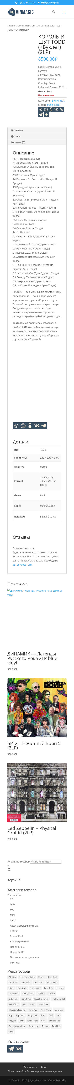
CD (11, 899)
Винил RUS (37, 25)
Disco (11, 988)
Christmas (25, 982)
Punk (50, 104)
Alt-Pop (12, 977)
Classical (38, 982)
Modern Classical (17, 1009)
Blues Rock (52, 977)
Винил (14, 930)
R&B (51, 1015)
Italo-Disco (14, 1004)
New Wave (46, 1009)
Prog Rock (32, 1015)
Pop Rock (20, 1015)
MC (12, 909)
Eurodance (35, 988)
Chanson (13, 982)
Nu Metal (58, 1009)
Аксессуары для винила (24, 925)
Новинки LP (17, 952)
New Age (33, 1009)
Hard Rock (14, 993)
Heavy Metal (28, 993)
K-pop (32, 1004)
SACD (13, 920)
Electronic (22, 988)
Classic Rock (51, 982)
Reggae (12, 1020)
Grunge (60, 988)
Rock (56, 104)
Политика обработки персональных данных (35, 1071)
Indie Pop (13, 998)
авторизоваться (22, 564)
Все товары (24, 25)
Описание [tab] (17, 130)
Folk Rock (48, 988)
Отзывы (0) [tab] (18, 142)
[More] (46, 114)
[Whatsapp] (40, 109)
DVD (12, 904)
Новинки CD (17, 946)
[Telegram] (40, 114)
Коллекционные (19, 941)
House (52, 993)
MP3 (12, 915)
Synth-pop (33, 1026)
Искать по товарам (18, 861)
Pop (10, 1015)
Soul (43, 1020)
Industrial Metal (41, 998)
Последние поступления (24, 957)
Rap (58, 1015)
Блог (44, 1067)
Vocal (11, 1031)
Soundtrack (54, 1020)
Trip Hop (56, 1026)
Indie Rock (26, 998)
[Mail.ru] (23, 425)
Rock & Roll (32, 1020)
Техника (15, 962)
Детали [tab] (15, 136)
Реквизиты (30, 1067)
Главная (11, 25)
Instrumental (58, 998)
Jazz (24, 1004)
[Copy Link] (61, 109)
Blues (40, 977)
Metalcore (43, 1004)
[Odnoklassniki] (51, 109)
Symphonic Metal (17, 1026)
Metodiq (61, 1080)
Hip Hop (41, 993)
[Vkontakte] (56, 109)
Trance (45, 1026)
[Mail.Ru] (46, 109)
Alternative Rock (27, 977)
